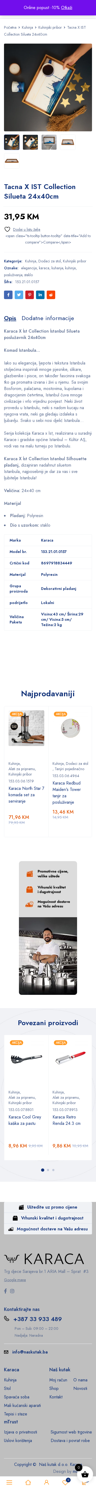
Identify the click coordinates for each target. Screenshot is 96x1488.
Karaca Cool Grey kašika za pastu (25, 1120)
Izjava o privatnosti (20, 1432)
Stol (7, 1388)
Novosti (80, 1388)
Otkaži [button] (66, 8)
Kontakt (55, 1397)
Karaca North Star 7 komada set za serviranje (26, 794)
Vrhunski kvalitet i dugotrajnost (52, 1218)
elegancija (29, 268)
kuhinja (70, 268)
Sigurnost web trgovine (71, 1432)
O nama (80, 1380)
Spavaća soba (16, 1397)
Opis (10, 318)
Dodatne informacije (48, 318)
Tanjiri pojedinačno (69, 769)
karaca (44, 268)
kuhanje (57, 268)
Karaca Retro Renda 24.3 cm (67, 1120)
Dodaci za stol (49, 261)
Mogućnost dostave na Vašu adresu (52, 1229)
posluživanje (13, 275)
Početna (10, 27)
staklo (28, 275)
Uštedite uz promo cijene (52, 1207)
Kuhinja (27, 27)
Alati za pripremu (22, 769)
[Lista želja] (22, 229)
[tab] (10, 318)
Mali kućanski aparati (22, 1405)
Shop (54, 1388)
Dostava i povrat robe (70, 1440)
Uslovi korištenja (18, 1440)
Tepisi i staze (15, 1414)
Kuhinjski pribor (50, 27)
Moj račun (58, 1380)
